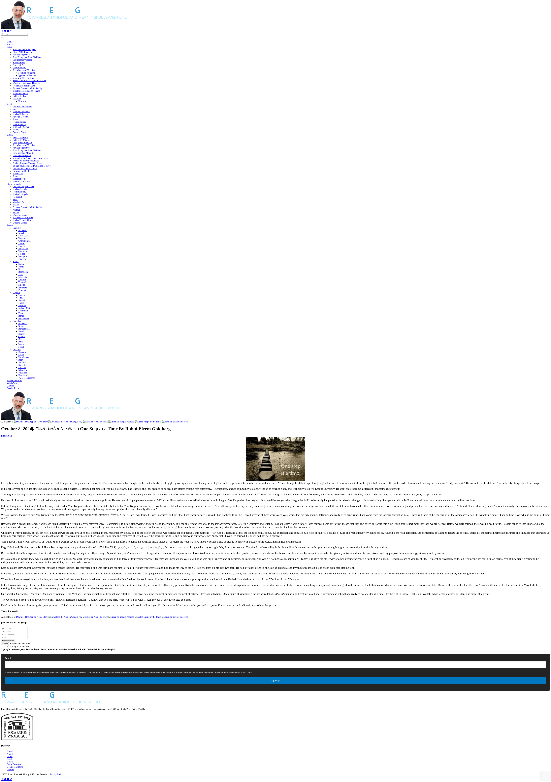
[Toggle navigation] (2, 37)
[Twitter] (5, 31)
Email (8, 658)
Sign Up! (275, 680)
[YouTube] (8, 31)
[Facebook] (2, 31)
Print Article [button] (6, 436)
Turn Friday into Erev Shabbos (24, 649)
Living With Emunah (19, 646)
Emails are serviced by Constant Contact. (238, 672)
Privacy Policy (56, 774)
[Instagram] (11, 31)
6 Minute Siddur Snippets (21, 643)
